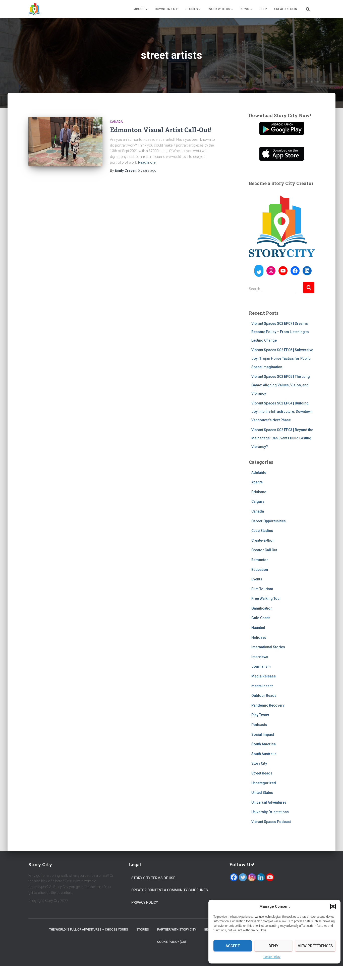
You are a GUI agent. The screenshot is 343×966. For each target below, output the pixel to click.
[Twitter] (243, 877)
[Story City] (34, 9)
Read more (146, 162)
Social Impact (262, 734)
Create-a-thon (262, 540)
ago (147, 170)
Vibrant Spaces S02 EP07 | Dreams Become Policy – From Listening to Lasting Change (280, 331)
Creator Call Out (264, 550)
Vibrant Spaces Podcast (271, 822)
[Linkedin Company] (261, 877)
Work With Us (219, 9)
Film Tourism (262, 589)
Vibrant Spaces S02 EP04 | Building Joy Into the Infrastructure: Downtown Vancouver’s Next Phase (282, 411)
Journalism (261, 666)
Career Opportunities (268, 521)
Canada (116, 121)
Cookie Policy (271, 957)
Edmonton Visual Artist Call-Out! (160, 130)
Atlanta (257, 482)
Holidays (258, 637)
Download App (166, 9)
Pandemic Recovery (267, 705)
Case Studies (262, 531)
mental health (262, 686)
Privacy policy (144, 902)
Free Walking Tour (266, 598)
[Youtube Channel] (270, 877)
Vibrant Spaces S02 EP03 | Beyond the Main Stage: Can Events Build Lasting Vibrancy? (282, 438)
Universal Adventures (269, 802)
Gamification (261, 608)
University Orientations (270, 812)
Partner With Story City (176, 929)
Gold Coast (260, 618)
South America (263, 744)
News (245, 9)
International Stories (268, 647)
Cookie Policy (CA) (171, 942)
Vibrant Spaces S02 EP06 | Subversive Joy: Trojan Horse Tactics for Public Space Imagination (282, 358)
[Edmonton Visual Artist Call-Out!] (65, 141)
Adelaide (258, 473)
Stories (192, 9)
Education (259, 570)
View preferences (315, 946)
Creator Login (285, 9)
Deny (273, 946)
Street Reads (261, 773)
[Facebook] (234, 877)
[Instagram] (252, 877)
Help (263, 9)
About (139, 9)
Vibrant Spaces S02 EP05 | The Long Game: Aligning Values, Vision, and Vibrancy (280, 385)
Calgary (257, 501)
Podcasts (259, 725)
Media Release (263, 676)
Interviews (259, 657)
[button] (332, 906)
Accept (232, 946)
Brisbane (258, 492)
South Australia (263, 754)
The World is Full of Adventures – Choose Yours (88, 929)
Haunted (258, 628)
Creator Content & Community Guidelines (169, 890)
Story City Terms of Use (153, 878)
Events (256, 579)
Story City (259, 763)
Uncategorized (263, 783)
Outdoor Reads (263, 696)
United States (262, 793)
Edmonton (259, 560)
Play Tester (260, 715)
